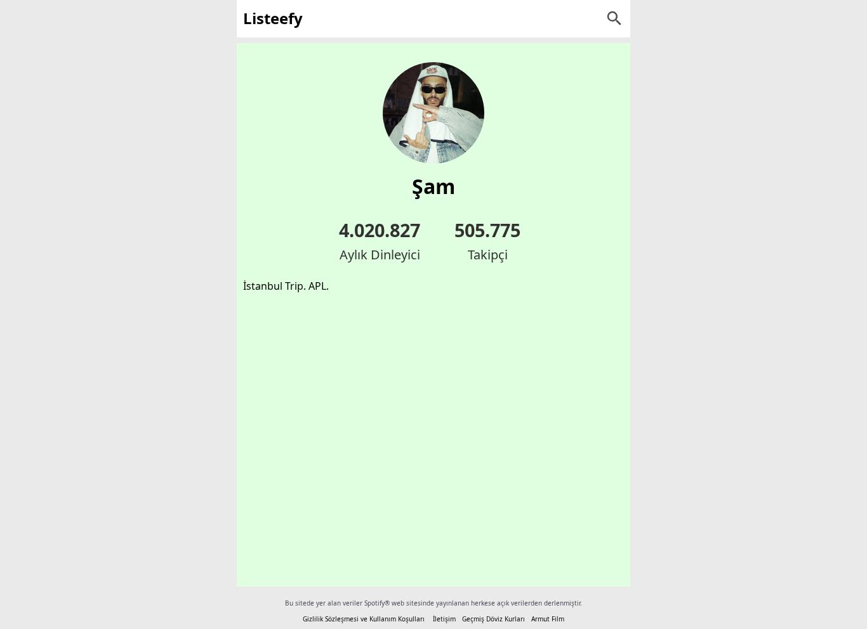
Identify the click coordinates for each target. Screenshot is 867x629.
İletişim (444, 618)
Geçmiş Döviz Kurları (493, 618)
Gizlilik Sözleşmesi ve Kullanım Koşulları (364, 618)
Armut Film (547, 618)
